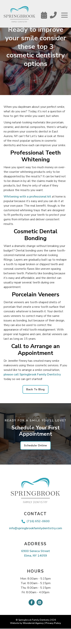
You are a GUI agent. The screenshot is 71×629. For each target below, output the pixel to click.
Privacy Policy (53, 623)
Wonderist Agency (33, 623)
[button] (64, 15)
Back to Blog (35, 389)
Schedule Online (35, 445)
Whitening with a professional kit (27, 196)
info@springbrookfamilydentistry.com (35, 528)
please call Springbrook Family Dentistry (32, 374)
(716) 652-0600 (38, 521)
